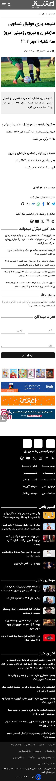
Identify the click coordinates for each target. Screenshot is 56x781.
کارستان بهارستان (45, 757)
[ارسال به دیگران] (28, 205)
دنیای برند (15, 745)
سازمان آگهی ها (30, 487)
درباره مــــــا (48, 466)
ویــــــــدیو (49, 473)
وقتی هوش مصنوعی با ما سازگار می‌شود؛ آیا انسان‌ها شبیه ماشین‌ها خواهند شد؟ (21, 515)
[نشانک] (28, 387)
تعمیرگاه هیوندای (45, 764)
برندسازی (48, 751)
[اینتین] (28, 401)
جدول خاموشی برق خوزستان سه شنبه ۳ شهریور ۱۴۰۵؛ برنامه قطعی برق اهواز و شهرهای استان (30, 263)
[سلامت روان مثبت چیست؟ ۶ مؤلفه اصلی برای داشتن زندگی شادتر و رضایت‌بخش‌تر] (49, 526)
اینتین (50, 745)
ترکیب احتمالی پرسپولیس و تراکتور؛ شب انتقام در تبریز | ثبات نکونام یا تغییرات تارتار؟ (28, 304)
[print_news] (22, 204)
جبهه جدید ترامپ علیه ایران (27, 564)
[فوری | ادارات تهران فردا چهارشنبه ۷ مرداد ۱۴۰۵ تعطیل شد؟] (49, 637)
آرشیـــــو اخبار (30, 480)
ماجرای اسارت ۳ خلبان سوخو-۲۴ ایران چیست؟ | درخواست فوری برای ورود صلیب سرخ (22, 624)
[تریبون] (28, 414)
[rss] (53, 459)
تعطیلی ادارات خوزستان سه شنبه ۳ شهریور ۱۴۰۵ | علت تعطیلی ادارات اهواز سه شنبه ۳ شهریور (29, 274)
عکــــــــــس (30, 473)
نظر (50, 346)
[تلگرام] (53, 221)
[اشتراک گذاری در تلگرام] (53, 205)
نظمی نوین (17, 757)
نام (50, 330)
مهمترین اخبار (45, 580)
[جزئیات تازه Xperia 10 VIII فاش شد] (49, 600)
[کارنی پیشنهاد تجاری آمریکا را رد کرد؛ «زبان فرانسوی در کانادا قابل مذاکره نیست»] (49, 538)
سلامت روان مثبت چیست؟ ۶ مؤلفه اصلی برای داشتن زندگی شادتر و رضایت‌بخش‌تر (20, 527)
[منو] (3, 4)
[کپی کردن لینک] (33, 205)
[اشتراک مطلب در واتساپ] (38, 206)
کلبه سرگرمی (23, 751)
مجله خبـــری (48, 493)
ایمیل (19, 330)
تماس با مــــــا (29, 466)
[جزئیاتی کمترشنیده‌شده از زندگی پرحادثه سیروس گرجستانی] (49, 610)
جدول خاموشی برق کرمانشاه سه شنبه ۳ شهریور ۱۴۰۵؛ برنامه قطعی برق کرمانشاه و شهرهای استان (30, 285)
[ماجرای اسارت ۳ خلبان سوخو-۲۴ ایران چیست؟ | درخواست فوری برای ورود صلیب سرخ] (49, 622)
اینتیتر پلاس (47, 507)
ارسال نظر (28, 355)
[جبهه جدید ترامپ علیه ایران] (49, 565)
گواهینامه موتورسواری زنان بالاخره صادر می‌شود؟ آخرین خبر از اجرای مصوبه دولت (20, 589)
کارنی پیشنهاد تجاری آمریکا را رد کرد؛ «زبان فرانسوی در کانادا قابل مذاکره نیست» (23, 540)
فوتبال (36, 188)
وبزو (40, 745)
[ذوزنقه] (28, 373)
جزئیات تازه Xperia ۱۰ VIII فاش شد (23, 598)
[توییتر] (42, 221)
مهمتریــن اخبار (30, 493)
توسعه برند (28, 745)
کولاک (30, 757)
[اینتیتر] (43, 4)
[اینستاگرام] (48, 221)
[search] (9, 4)
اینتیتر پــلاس (48, 487)
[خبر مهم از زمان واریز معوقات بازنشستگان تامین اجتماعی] (49, 553)
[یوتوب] (37, 221)
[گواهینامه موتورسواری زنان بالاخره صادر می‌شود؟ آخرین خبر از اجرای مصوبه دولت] (49, 588)
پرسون (36, 751)
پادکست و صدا (48, 480)
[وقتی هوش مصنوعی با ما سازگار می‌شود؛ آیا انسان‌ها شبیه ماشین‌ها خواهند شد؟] (49, 515)
